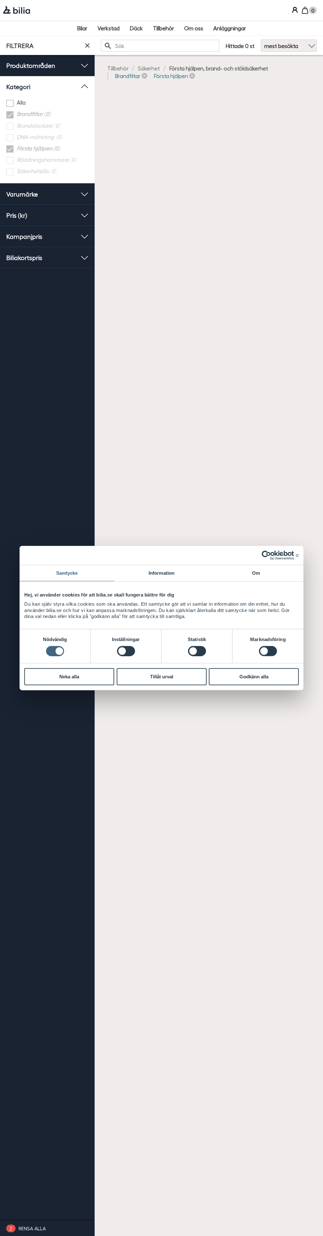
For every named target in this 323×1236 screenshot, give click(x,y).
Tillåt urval (161, 676)
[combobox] (160, 46)
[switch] (126, 651)
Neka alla (69, 676)
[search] (160, 46)
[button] (131, 75)
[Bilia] (16, 10)
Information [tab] (161, 573)
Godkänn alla (253, 676)
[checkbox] (47, 102)
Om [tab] (256, 573)
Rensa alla (32, 1228)
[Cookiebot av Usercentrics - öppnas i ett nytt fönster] (271, 555)
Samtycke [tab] (67, 573)
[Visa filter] (87, 45)
